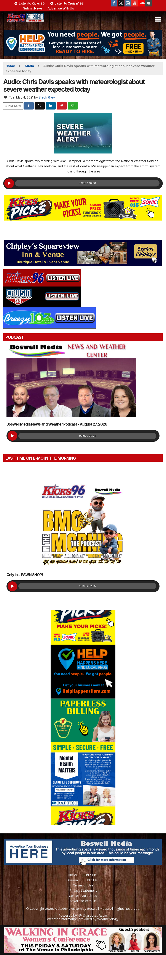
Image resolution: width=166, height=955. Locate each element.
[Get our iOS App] (148, 3)
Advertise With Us (61, 8)
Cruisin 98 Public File (83, 880)
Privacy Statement (83, 890)
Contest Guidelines (83, 895)
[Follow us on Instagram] (127, 3)
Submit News (33, 8)
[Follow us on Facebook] (114, 3)
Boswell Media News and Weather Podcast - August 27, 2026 (56, 424)
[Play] (9, 183)
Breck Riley (47, 97)
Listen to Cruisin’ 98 (68, 3)
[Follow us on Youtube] (134, 3)
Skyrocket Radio (94, 915)
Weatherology (107, 919)
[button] (158, 19)
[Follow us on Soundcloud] (141, 3)
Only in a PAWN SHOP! (24, 575)
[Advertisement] (83, 43)
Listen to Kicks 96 (31, 3)
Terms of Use (83, 885)
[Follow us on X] (121, 3)
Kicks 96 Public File (83, 875)
